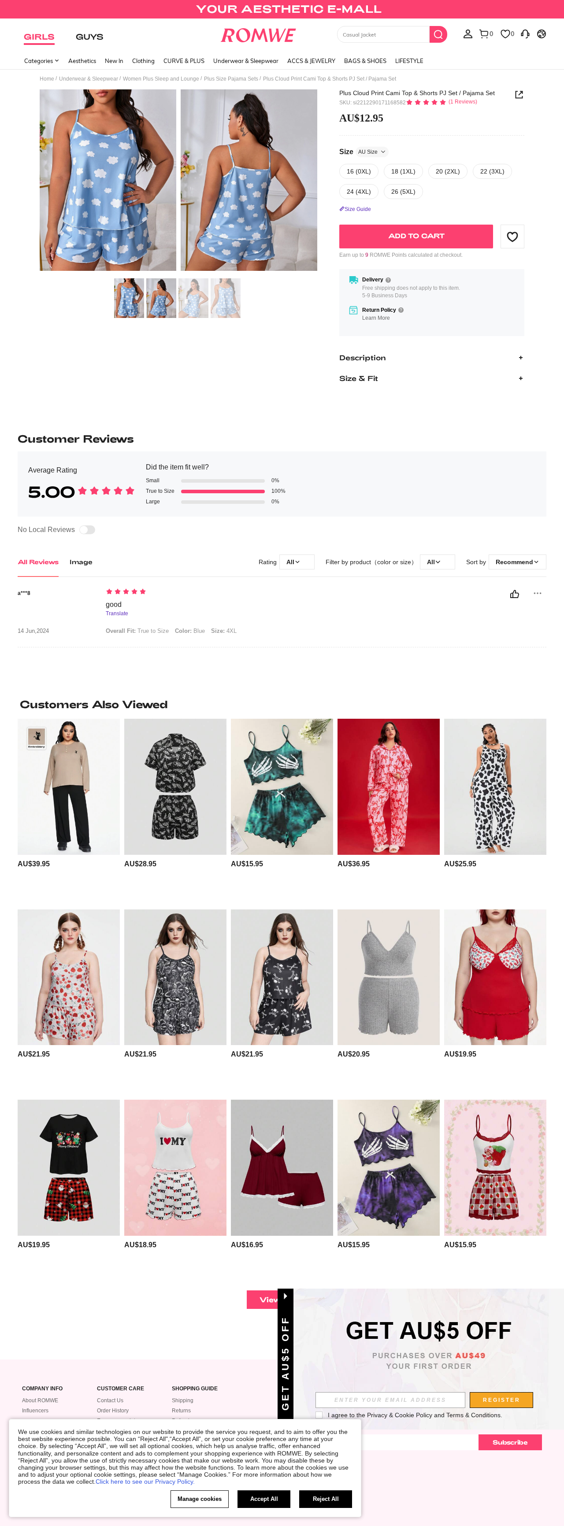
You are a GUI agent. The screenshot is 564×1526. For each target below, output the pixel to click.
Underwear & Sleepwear (245, 60)
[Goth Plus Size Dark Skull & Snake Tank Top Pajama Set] (175, 977)
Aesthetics (82, 60)
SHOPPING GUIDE (195, 1389)
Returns (181, 1411)
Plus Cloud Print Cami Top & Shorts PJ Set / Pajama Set (417, 92)
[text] (181, 592)
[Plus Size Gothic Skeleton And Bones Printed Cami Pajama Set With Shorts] (282, 977)
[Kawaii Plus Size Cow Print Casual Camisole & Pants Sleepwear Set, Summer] (495, 787)
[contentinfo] (34, 863)
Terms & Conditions (473, 1415)
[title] (282, 704)
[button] (512, 236)
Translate (117, 614)
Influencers (35, 1411)
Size (358, 151)
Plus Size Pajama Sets (231, 79)
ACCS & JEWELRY (311, 60)
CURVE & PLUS (183, 60)
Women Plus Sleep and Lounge (161, 79)
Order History (113, 1411)
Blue (190, 631)
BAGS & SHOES (365, 60)
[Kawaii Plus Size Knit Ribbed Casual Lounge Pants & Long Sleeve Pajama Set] (69, 787)
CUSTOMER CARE (120, 1389)
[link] (282, 10)
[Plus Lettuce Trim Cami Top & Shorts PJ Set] (389, 977)
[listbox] (467, 33)
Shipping (182, 1400)
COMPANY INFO (42, 1389)
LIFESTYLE (409, 60)
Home (47, 79)
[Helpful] (514, 594)
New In (114, 60)
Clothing (143, 60)
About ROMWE (40, 1400)
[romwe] (258, 33)
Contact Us (110, 1400)
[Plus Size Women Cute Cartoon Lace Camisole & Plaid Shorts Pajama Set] (495, 1168)
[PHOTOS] (178, 181)
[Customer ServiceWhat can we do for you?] (525, 33)
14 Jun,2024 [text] (33, 631)
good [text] (114, 604)
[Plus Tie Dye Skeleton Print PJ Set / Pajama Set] (282, 787)
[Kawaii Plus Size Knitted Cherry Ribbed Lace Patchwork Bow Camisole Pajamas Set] (495, 977)
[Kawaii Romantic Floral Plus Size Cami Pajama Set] (69, 977)
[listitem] (69, 810)
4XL (224, 631)
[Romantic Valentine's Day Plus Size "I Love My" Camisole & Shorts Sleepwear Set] (175, 1168)
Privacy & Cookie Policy (399, 1415)
